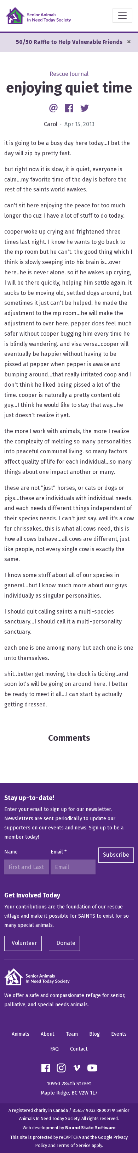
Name (11, 852)
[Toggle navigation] (122, 16)
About (47, 1034)
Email (59, 852)
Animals (20, 1034)
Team (72, 1034)
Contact (79, 1049)
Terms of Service (74, 1145)
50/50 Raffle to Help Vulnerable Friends (69, 42)
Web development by (69, 1127)
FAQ (54, 1049)
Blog (94, 1034)
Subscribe (116, 854)
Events (119, 1034)
